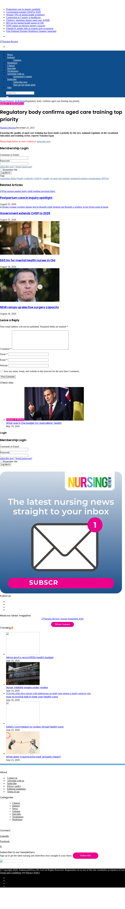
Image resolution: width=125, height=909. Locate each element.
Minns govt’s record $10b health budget (30, 657)
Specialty (11, 68)
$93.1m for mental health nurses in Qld (25, 23)
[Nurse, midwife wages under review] (23, 684)
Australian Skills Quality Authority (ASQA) (21, 178)
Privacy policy (14, 786)
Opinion (17, 60)
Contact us (12, 778)
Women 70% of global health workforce (25, 14)
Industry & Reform (16, 101)
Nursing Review (8, 127)
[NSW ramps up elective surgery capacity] (29, 301)
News (10, 54)
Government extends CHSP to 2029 (23, 12)
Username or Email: (9, 155)
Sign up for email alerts (24, 84)
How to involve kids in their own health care (32, 697)
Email (3, 360)
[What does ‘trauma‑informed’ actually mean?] (23, 753)
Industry (11, 57)
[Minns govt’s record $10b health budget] (23, 654)
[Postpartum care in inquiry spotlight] (27, 191)
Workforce (12, 63)
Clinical (11, 65)
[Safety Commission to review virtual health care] (23, 723)
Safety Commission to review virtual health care (35, 727)
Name (4, 354)
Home (3, 101)
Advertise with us (15, 74)
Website (4, 365)
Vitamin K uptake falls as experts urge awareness (29, 28)
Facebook (5, 841)
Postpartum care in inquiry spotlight (23, 9)
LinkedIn (4, 836)
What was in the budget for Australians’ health (34, 423)
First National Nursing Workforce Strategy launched (31, 31)
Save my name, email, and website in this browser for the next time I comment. (41, 371)
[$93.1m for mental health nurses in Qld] (29, 254)
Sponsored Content (22, 76)
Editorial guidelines (16, 789)
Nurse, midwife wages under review (27, 687)
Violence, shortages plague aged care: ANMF (28, 20)
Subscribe (12, 79)
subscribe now (43, 141)
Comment (5, 349)
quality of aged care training (56, 178)
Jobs (9, 87)
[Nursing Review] (9, 41)
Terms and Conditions (10, 872)
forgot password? (24, 166)
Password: (5, 160)
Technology (13, 71)
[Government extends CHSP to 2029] (54, 207)
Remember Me (10, 169)
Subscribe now (20, 82)
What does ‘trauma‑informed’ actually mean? (33, 757)
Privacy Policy (33, 872)
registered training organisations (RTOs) (89, 178)
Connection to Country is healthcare (23, 17)
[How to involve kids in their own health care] (48, 693)
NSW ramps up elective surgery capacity (25, 25)
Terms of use (13, 791)
